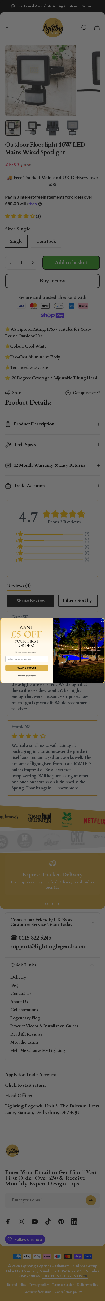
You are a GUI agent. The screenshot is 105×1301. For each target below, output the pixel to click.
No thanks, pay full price (27, 675)
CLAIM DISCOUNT (26, 668)
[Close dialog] (102, 620)
